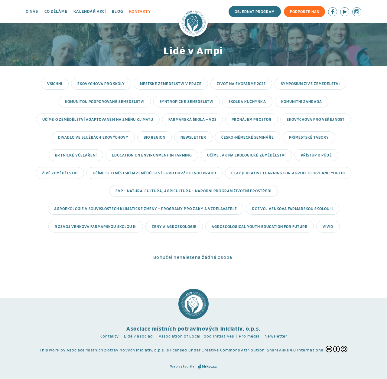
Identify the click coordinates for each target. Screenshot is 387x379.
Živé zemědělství (60, 173)
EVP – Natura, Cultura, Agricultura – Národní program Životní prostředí (193, 191)
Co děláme (55, 11)
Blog (117, 11)
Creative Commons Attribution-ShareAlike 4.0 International (263, 350)
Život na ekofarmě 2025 (241, 83)
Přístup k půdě (316, 155)
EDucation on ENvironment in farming (152, 155)
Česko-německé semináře (247, 137)
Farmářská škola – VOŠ (192, 119)
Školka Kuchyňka (247, 101)
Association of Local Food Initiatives (196, 336)
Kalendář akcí (89, 11)
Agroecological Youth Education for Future (260, 226)
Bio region (154, 137)
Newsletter (193, 137)
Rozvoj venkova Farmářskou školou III (95, 226)
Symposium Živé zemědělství (310, 83)
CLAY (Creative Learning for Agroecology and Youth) (288, 173)
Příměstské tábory (309, 137)
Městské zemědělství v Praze (171, 83)
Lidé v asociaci (139, 336)
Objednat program (255, 11)
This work (50, 350)
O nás (32, 11)
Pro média (249, 336)
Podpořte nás (304, 11)
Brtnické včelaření (76, 155)
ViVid (328, 226)
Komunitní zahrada (301, 101)
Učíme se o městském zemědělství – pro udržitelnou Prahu (154, 173)
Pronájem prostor (252, 119)
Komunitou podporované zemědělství (105, 101)
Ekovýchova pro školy (101, 83)
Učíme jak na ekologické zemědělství (246, 155)
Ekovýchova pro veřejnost (316, 119)
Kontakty (140, 11)
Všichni (54, 83)
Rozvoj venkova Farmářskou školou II (292, 208)
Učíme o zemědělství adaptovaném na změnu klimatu (97, 119)
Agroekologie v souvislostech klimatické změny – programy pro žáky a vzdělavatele (145, 208)
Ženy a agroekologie (174, 226)
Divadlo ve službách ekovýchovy (93, 137)
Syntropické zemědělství (186, 101)
